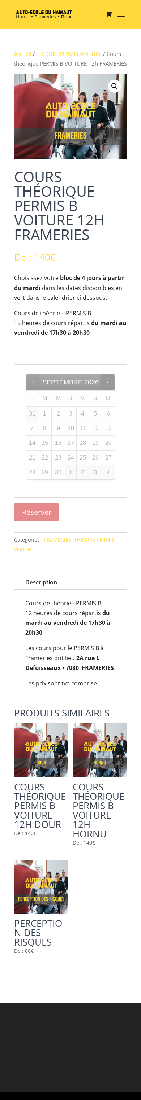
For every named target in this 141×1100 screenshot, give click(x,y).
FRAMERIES (57, 539)
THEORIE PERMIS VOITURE (69, 53)
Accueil (22, 53)
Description (41, 582)
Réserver (36, 512)
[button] (114, 86)
